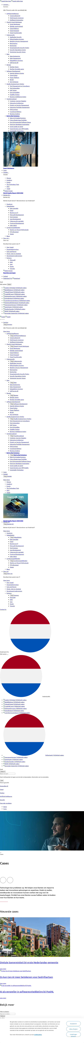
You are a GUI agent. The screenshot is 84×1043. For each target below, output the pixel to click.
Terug (5, 324)
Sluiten (9, 284)
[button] (10, 195)
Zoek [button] (1, 282)
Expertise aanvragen (9, 273)
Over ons (9, 573)
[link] (11, 1)
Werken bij (10, 524)
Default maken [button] (22, 288)
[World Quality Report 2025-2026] (43, 191)
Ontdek (9, 476)
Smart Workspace (8, 168)
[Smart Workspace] (43, 149)
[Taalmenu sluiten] (7, 654)
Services (9, 324)
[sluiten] (2, 319)
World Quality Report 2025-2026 (13, 193)
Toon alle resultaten (6, 803)
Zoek (2, 780)
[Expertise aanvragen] (43, 271)
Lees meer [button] (3, 969)
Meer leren (6, 331)
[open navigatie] (4, 319)
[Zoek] (0, 319)
